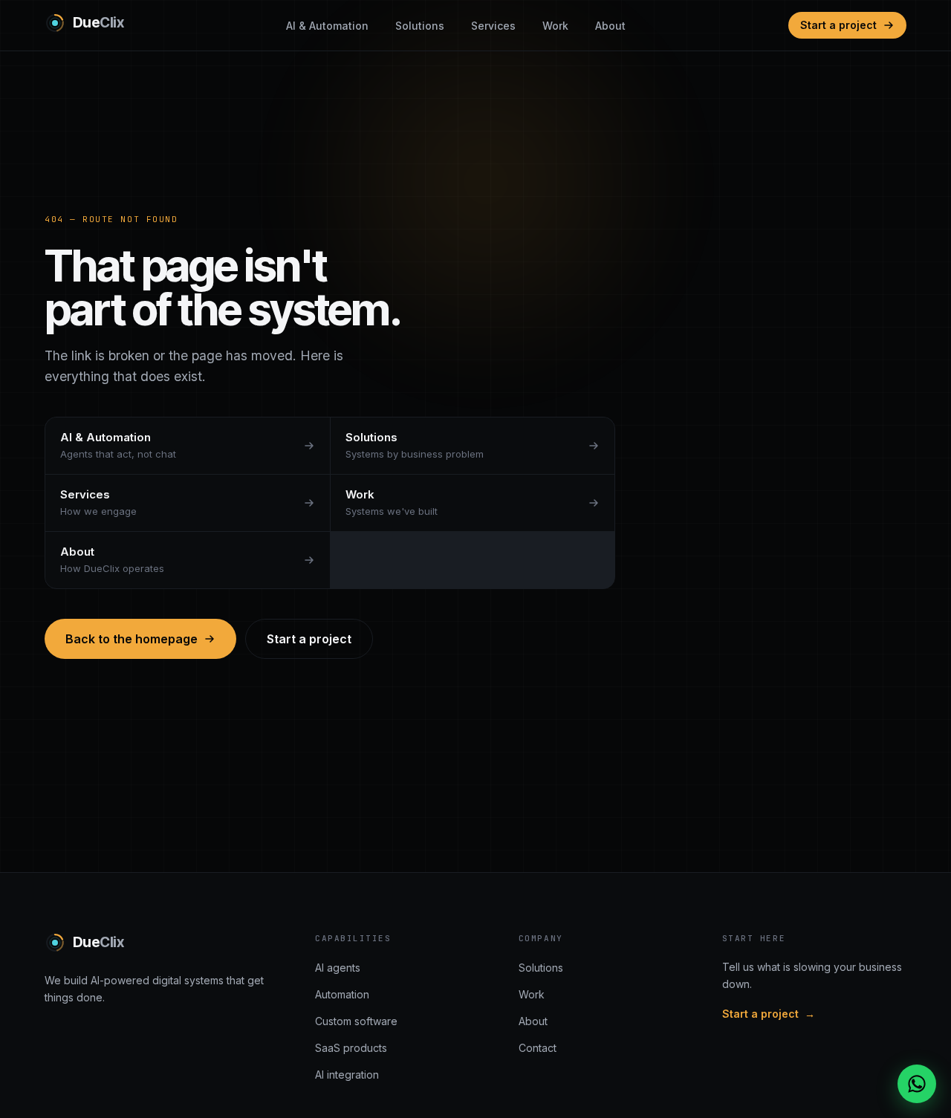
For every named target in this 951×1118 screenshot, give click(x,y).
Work (555, 25)
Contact (537, 1047)
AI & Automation (327, 25)
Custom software (356, 1021)
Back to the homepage (131, 638)
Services (493, 25)
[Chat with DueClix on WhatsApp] (917, 1084)
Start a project (838, 25)
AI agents (337, 967)
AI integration (347, 1074)
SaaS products (351, 1047)
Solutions (419, 25)
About (610, 25)
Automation (342, 994)
